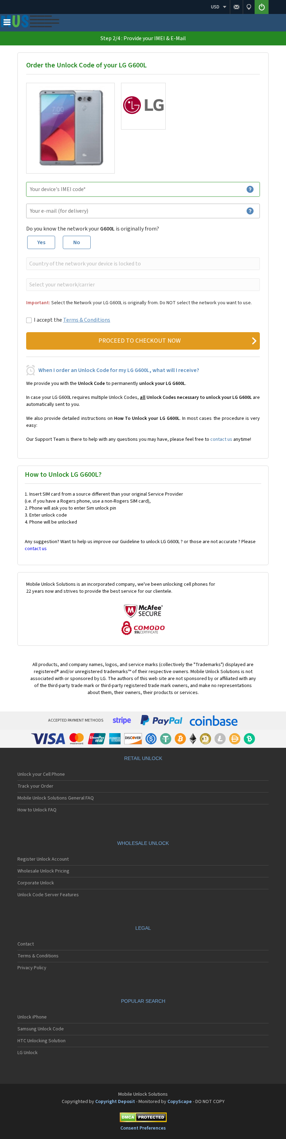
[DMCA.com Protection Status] (143, 1118)
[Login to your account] (262, 7)
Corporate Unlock (35, 882)
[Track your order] (249, 7)
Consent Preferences (143, 1128)
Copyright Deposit (115, 1101)
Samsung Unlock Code (40, 1028)
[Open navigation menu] (6, 23)
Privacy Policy (31, 967)
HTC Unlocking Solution (41, 1040)
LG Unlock (27, 1052)
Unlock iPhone (32, 1017)
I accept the (72, 320)
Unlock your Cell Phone (41, 774)
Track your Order (35, 786)
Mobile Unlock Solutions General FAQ (55, 798)
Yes (41, 242)
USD (215, 6)
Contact (25, 944)
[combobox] (142, 264)
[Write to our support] (236, 7)
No (76, 242)
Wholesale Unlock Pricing (43, 871)
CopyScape (179, 1101)
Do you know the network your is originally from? (92, 228)
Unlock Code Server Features (48, 894)
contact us (221, 439)
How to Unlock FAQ (37, 809)
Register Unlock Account (43, 859)
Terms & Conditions (86, 320)
